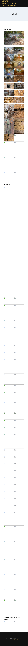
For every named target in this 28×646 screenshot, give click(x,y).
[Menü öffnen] (25, 3)
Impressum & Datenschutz (14, 639)
